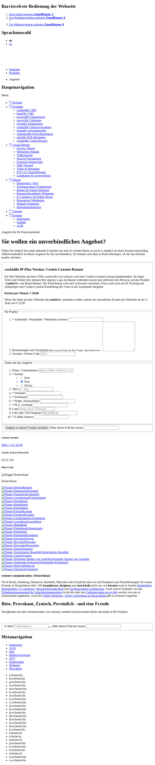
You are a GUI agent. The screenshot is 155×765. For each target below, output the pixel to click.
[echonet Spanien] (12, 548)
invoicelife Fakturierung (31, 117)
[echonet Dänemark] (14, 491)
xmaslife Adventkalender (31, 130)
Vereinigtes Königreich (54, 562)
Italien (24, 508)
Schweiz (29, 538)
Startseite (14, 69)
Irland (23, 501)
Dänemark (32, 491)
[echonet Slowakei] (13, 542)
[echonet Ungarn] (12, 555)
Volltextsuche (25, 155)
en (10, 44)
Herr (27, 377)
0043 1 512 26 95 (12, 445)
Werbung (14, 665)
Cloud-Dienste (19, 145)
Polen (23, 531)
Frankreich (32, 494)
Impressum (23, 218)
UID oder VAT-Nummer (26, 412)
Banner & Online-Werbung (33, 190)
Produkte (14, 72)
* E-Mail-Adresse (22, 416)
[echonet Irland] (11, 501)
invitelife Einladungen (30, 123)
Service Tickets (26, 148)
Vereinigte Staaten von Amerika (70, 559)
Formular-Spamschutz (30, 162)
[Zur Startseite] (10, 53)
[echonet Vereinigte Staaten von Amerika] (26, 559)
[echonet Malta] (11, 525)
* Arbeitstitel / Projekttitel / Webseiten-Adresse (39, 319)
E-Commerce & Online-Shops (35, 197)
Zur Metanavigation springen (36, 24)
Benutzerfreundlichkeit (50, 588)
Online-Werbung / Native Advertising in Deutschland (74, 595)
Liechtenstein (37, 518)
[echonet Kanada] (12, 511)
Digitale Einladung (28, 203)
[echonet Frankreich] (14, 494)
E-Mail (9, 626)
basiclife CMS (25, 113)
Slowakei (30, 542)
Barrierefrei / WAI (27, 183)
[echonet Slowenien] (14, 545)
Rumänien (32, 535)
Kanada (27, 511)
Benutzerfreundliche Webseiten (35, 193)
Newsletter (15, 668)
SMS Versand (25, 165)
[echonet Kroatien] (13, 514)
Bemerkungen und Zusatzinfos (57, 350)
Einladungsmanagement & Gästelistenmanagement (32, 592)
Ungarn (27, 555)
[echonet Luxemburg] (14, 521)
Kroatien (29, 514)
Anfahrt (21, 222)
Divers (28, 385)
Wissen (15, 180)
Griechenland (37, 497)
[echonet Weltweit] (13, 565)
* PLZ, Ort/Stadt (22, 405)
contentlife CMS (26, 110)
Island (24, 504)
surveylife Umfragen (29, 120)
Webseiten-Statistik (28, 151)
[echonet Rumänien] (14, 535)
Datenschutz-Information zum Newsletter (26, 618)
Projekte (15, 102)
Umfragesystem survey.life (101, 592)
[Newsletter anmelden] (50, 627)
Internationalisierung (29, 207)
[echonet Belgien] (12, 487)
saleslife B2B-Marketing (31, 137)
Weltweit (29, 565)
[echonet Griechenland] (15, 497)
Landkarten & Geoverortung (34, 175)
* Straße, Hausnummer (26, 401)
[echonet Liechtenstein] (15, 518)
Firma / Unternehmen (25, 370)
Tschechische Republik (55, 552)
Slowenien (32, 545)
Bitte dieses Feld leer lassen (66, 427)
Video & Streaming (28, 168)
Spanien (28, 548)
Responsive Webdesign (30, 200)
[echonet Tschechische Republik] (21, 552)
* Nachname (19, 397)
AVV (12, 658)
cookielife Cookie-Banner (32, 140)
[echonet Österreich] (14, 569)
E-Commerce (27, 588)
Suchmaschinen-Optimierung (34, 186)
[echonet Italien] (11, 508)
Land (15, 408)
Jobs (11, 651)
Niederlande (35, 528)
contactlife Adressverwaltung (34, 127)
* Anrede (17, 374)
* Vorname (18, 393)
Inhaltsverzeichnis (19, 655)
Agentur (15, 211)
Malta (23, 525)
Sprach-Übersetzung (29, 158)
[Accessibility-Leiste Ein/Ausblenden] (3, 63)
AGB (20, 225)
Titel (14, 389)
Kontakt (15, 215)
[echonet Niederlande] (15, 528)
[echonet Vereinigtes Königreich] (21, 562)
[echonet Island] (11, 504)
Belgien (27, 487)
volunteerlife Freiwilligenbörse (35, 134)
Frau (27, 381)
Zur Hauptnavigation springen (37, 17)
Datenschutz (16, 661)
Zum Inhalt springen (31, 14)
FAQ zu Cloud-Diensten (31, 172)
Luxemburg (34, 521)
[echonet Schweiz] (13, 538)
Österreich (32, 569)
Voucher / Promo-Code (26, 353)
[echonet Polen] (11, 531)
